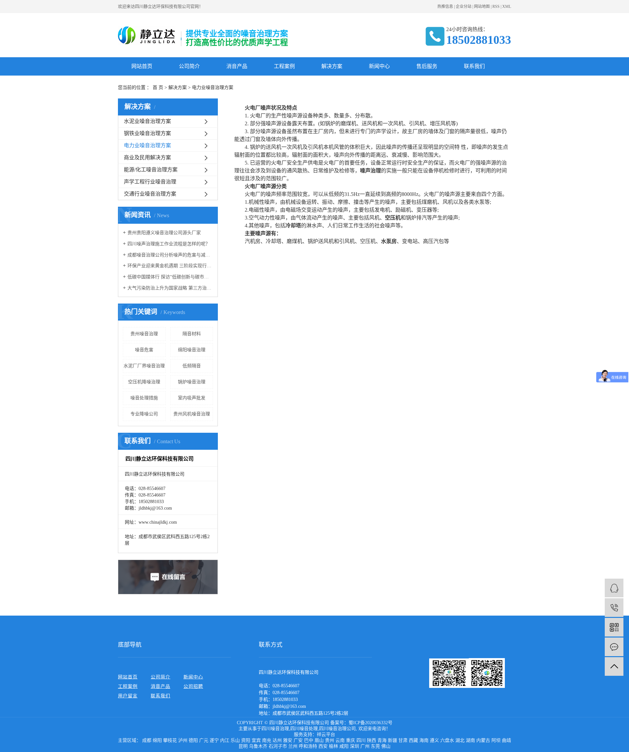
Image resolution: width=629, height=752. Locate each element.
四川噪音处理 (304, 728)
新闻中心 (379, 66)
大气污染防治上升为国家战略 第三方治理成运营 (170, 288)
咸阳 (344, 746)
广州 (365, 746)
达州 (277, 740)
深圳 (354, 746)
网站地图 (482, 6)
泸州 (182, 740)
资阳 (245, 740)
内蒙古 (483, 740)
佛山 (386, 746)
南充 (266, 740)
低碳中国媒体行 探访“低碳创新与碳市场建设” (170, 276)
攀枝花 (170, 740)
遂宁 (214, 740)
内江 (224, 740)
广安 (298, 740)
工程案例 (284, 66)
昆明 (243, 746)
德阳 (193, 740)
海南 (424, 740)
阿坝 (496, 740)
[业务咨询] (614, 588)
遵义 (434, 740)
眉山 (319, 740)
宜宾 (256, 740)
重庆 (350, 740)
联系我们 (474, 66)
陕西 (371, 740)
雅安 (287, 740)
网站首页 (141, 66)
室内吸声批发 (191, 397)
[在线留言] (614, 647)
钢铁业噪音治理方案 (147, 133)
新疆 (392, 740)
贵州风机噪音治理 (191, 413)
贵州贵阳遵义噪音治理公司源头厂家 (164, 232)
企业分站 (463, 6)
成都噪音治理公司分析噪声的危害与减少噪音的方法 (170, 255)
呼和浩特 (308, 746)
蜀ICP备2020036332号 (370, 722)
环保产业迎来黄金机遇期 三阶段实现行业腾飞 (170, 265)
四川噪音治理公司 (337, 728)
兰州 (292, 746)
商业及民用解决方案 (147, 157)
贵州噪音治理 (144, 333)
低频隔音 (191, 365)
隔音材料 (191, 333)
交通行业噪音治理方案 (150, 194)
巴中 (308, 740)
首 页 (158, 87)
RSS (496, 6)
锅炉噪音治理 (191, 381)
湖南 (470, 740)
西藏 (413, 740)
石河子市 (278, 746)
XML (506, 6)
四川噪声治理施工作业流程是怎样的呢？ (168, 243)
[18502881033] (614, 607)
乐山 (235, 740)
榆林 (333, 746)
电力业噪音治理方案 (147, 145)
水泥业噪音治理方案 (147, 121)
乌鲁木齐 (258, 746)
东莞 (375, 746)
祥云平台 (326, 734)
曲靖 (506, 740)
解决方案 (331, 66)
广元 (203, 740)
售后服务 (426, 66)
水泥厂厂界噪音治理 (144, 365)
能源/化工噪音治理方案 (151, 169)
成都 (146, 740)
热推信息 (445, 6)
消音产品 (236, 66)
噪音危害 (144, 349)
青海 (382, 740)
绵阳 (157, 740)
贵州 (329, 740)
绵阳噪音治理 (191, 349)
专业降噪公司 (144, 413)
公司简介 (189, 66)
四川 (361, 740)
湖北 (460, 740)
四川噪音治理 (275, 728)
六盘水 (447, 740)
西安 (323, 746)
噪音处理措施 (144, 397)
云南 (340, 740)
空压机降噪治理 (144, 381)
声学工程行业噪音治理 (150, 181)
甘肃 (403, 740)
